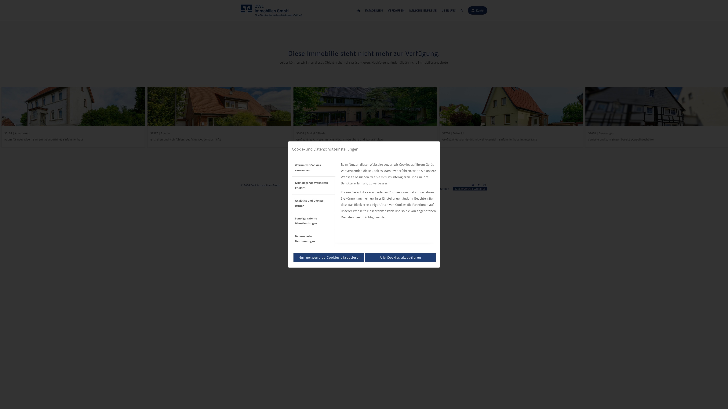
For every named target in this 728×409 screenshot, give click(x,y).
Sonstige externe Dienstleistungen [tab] (306, 221)
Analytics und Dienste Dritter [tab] (309, 203)
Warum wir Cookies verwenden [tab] (308, 167)
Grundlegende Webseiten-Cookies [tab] (312, 185)
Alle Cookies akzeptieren (400, 257)
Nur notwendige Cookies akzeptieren (330, 257)
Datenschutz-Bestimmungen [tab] (305, 238)
